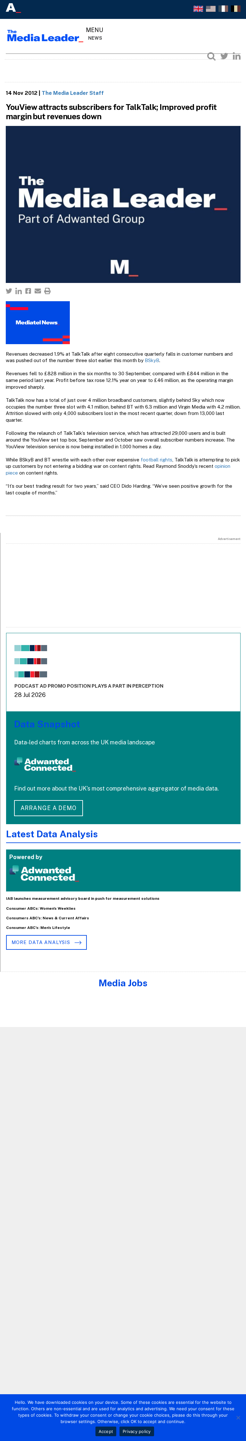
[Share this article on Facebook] (28, 291)
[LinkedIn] (237, 56)
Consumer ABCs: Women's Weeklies (41, 908)
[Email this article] (38, 291)
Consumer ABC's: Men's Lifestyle (38, 927)
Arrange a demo (48, 808)
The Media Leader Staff (73, 93)
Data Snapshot (47, 724)
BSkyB (152, 360)
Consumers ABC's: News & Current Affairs (47, 918)
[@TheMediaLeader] (224, 56)
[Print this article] (47, 291)
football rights (156, 459)
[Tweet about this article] (9, 291)
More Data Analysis (42, 942)
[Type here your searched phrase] (211, 56)
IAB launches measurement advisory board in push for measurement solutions (83, 898)
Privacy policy (137, 1431)
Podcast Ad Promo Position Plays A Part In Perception (88, 686)
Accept (106, 1431)
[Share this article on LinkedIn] (18, 291)
